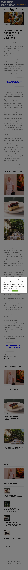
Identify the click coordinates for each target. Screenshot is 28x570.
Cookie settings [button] (6, 290)
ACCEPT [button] (15, 290)
